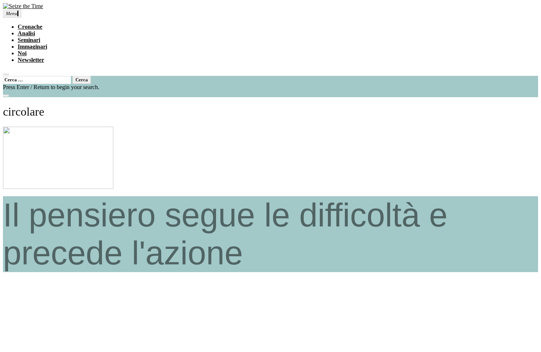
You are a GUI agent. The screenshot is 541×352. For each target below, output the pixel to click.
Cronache (30, 27)
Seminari (29, 40)
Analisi (26, 33)
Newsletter (31, 60)
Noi (22, 53)
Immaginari (32, 46)
